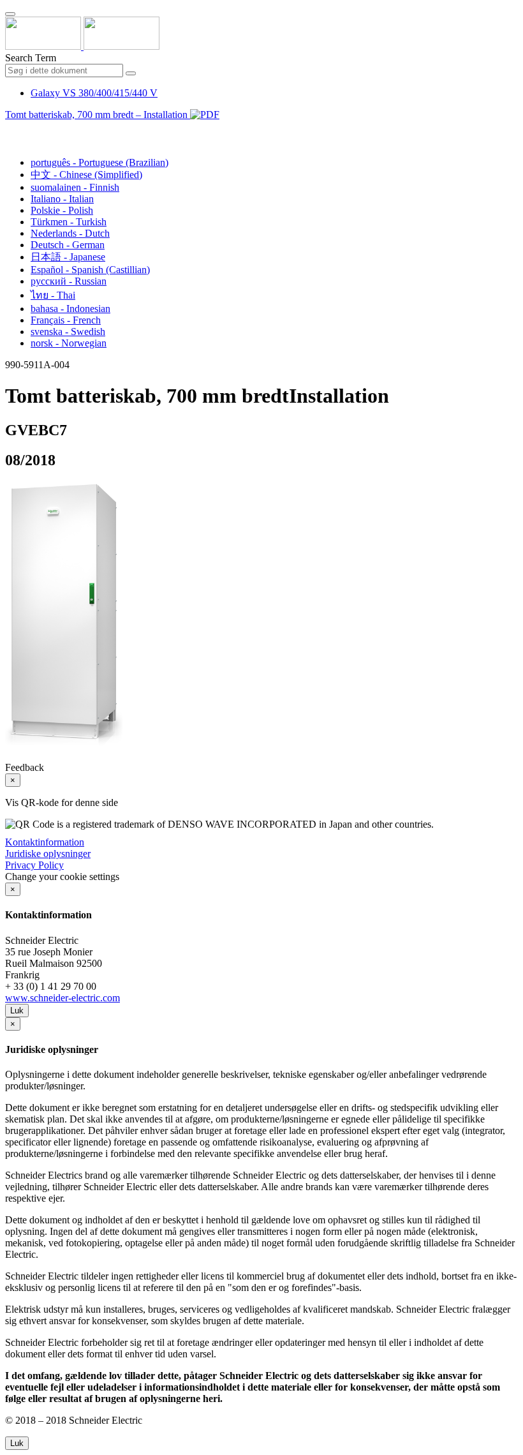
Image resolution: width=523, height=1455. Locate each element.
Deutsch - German (68, 244)
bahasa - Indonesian (70, 308)
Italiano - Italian (62, 198)
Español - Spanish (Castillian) (90, 269)
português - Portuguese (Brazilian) (99, 162)
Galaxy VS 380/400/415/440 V (94, 92)
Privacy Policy (34, 865)
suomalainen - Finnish (75, 187)
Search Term (30, 57)
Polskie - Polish (62, 210)
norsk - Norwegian (69, 343)
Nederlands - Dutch (70, 233)
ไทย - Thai (53, 295)
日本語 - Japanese (68, 256)
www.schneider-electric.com (62, 997)
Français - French (66, 320)
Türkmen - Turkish (69, 221)
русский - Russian (69, 281)
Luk (17, 1010)
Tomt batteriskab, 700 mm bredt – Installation (97, 114)
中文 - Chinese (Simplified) (86, 174)
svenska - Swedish (68, 331)
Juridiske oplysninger (48, 853)
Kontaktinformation (44, 842)
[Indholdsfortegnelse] (10, 129)
